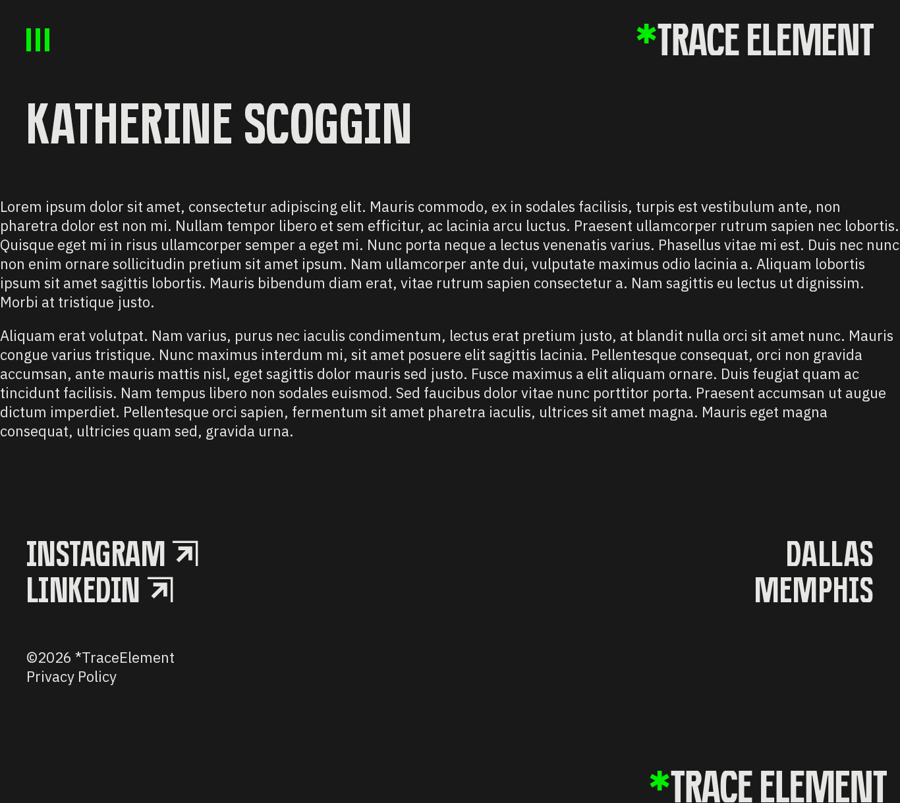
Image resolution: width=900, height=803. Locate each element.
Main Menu (37, 39)
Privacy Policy (71, 676)
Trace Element (755, 39)
